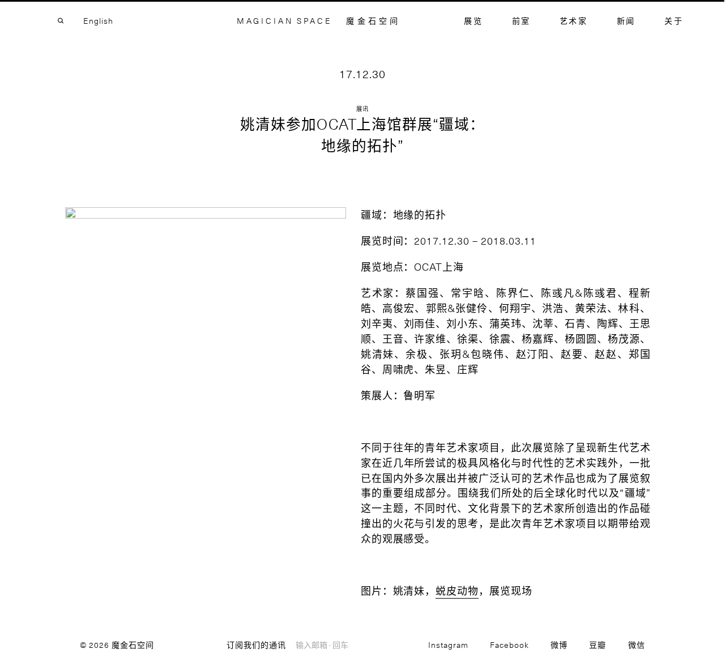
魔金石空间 (373, 21)
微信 (636, 645)
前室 (521, 21)
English (98, 21)
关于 (673, 21)
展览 (473, 21)
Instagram (448, 645)
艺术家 (574, 21)
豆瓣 (597, 645)
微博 (559, 645)
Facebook (509, 645)
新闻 (626, 21)
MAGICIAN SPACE (284, 21)
